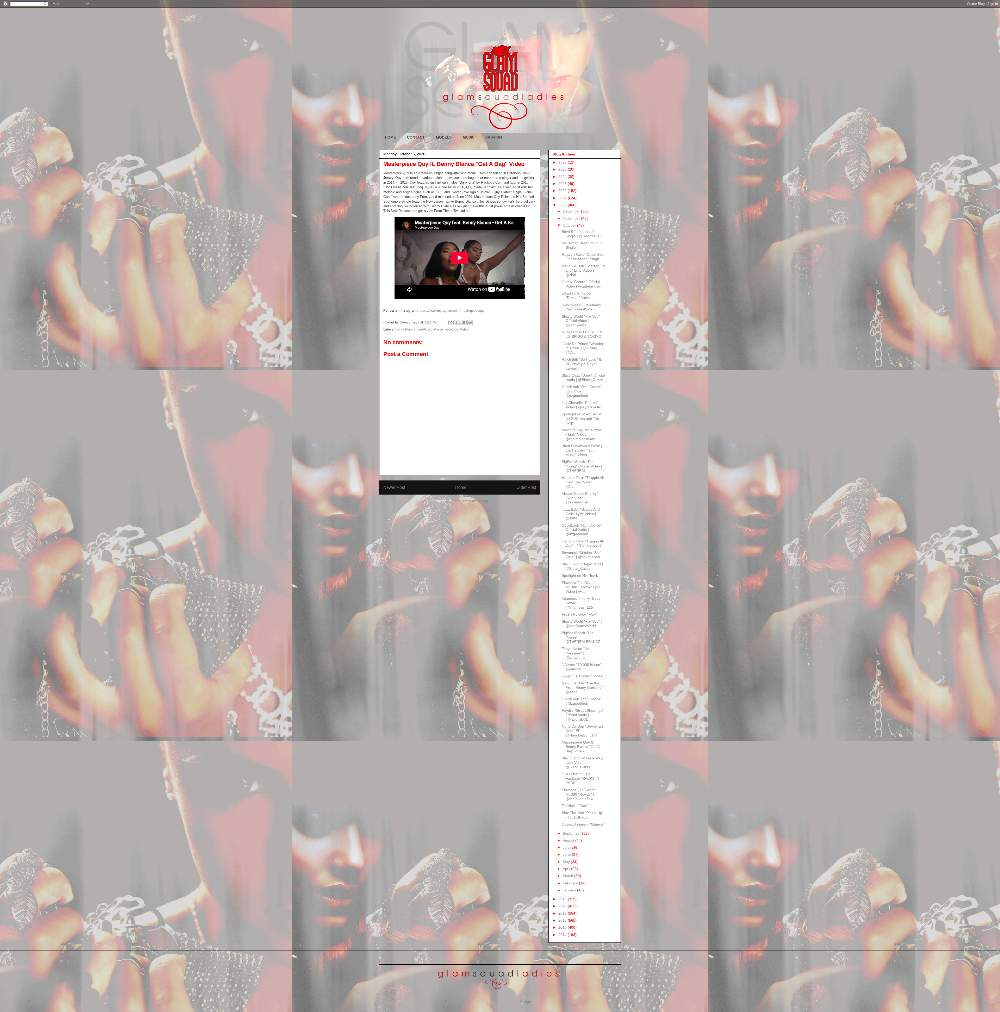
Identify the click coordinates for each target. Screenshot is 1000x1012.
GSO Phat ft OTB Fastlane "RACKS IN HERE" (580, 778)
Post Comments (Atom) (470, 501)
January (570, 890)
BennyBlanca (405, 329)
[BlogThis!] (455, 322)
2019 (563, 899)
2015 (563, 927)
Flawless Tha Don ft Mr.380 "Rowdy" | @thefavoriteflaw (578, 794)
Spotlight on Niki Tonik (580, 575)
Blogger (526, 1002)
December (572, 211)
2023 (563, 184)
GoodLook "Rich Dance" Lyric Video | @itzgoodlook (582, 391)
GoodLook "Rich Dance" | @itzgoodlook (583, 701)
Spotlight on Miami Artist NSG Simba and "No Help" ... (581, 418)
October (570, 225)
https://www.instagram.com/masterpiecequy (452, 311)
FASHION (494, 137)
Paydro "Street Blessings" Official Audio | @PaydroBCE (583, 714)
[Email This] (450, 322)
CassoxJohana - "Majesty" (583, 824)
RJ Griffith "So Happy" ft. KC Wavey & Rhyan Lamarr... (582, 363)
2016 (563, 920)
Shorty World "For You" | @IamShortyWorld (582, 623)
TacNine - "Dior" (575, 806)
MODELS (444, 137)
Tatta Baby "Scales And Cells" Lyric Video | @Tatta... (581, 513)
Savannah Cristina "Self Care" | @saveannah (581, 555)
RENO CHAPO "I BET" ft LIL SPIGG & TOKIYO (582, 334)
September (572, 833)
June (567, 854)
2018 (563, 906)
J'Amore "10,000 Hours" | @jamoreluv (582, 667)
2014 (563, 935)
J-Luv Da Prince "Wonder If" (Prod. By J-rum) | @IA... (582, 348)
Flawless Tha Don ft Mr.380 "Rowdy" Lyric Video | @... (581, 587)
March (568, 876)
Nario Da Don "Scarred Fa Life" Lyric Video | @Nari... (583, 270)
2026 (563, 162)
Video (464, 329)
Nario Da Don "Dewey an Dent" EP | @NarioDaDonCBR (582, 730)
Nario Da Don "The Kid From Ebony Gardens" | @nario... (583, 687)
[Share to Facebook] (465, 322)
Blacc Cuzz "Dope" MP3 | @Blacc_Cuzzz (582, 566)
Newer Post (394, 487)
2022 (563, 191)
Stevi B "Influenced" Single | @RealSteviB (581, 233)
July (566, 847)
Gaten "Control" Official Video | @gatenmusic (581, 284)
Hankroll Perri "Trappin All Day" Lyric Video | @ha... (583, 482)
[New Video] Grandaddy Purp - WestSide (581, 307)
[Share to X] (460, 322)
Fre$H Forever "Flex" (579, 614)
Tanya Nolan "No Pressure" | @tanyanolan (575, 653)
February (571, 883)
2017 (563, 913)
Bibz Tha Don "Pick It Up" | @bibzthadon (582, 815)
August (569, 840)
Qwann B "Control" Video (582, 676)
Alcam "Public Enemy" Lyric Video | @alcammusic (580, 497)
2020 (563, 205)
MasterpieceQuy (445, 329)
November (572, 218)
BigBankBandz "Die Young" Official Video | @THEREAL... (582, 466)
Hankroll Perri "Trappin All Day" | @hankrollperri (583, 543)
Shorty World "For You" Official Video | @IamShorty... (581, 320)
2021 (563, 198)
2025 (563, 169)
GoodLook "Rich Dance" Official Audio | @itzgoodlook (582, 529)
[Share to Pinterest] (470, 322)
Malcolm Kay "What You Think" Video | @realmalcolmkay (581, 434)
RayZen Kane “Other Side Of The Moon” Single (583, 256)
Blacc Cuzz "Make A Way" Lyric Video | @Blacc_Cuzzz (583, 762)
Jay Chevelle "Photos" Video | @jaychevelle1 (582, 405)
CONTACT (416, 137)
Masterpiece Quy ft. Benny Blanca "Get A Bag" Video (580, 746)
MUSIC (468, 137)
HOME (390, 137)
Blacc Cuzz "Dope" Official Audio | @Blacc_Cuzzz (583, 377)
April (567, 869)
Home (460, 487)
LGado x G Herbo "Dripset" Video (576, 295)
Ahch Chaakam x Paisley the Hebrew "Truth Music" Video (582, 450)
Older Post (526, 487)
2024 (563, 176)
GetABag (424, 329)
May (567, 862)
